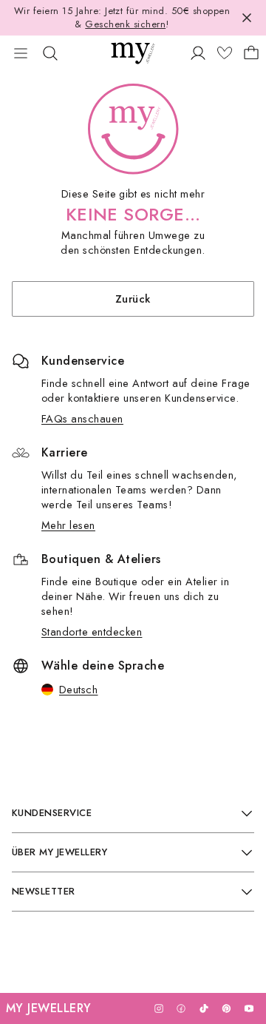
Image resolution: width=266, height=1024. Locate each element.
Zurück (133, 298)
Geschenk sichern (125, 24)
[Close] (246, 17)
